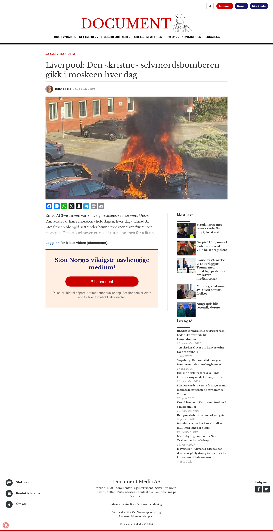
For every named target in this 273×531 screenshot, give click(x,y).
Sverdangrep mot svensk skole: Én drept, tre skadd (209, 228)
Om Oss (171, 37)
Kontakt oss (191, 37)
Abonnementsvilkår (123, 504)
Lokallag (212, 37)
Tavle (100, 492)
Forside (100, 488)
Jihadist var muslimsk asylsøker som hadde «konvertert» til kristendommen (201, 335)
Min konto (259, 6)
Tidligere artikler (114, 37)
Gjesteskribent (143, 488)
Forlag (138, 37)
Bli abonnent (102, 281)
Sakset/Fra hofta (60, 54)
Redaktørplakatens (130, 516)
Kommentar (123, 488)
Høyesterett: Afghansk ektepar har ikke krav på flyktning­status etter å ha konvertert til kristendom (201, 453)
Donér (241, 6)
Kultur (110, 492)
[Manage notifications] (6, 525)
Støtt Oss (154, 37)
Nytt (110, 488)
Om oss (21, 504)
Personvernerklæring (149, 504)
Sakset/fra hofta (165, 488)
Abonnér (225, 6)
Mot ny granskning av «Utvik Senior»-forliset (210, 289)
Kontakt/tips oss (28, 493)
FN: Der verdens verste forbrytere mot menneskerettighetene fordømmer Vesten (202, 390)
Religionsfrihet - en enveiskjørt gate (201, 415)
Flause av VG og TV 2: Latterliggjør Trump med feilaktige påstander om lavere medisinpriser (210, 269)
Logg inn (53, 242)
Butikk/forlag (126, 492)
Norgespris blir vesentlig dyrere (208, 305)
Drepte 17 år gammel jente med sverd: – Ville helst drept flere (211, 246)
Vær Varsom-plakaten (144, 512)
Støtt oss (22, 482)
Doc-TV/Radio (64, 37)
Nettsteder (87, 37)
